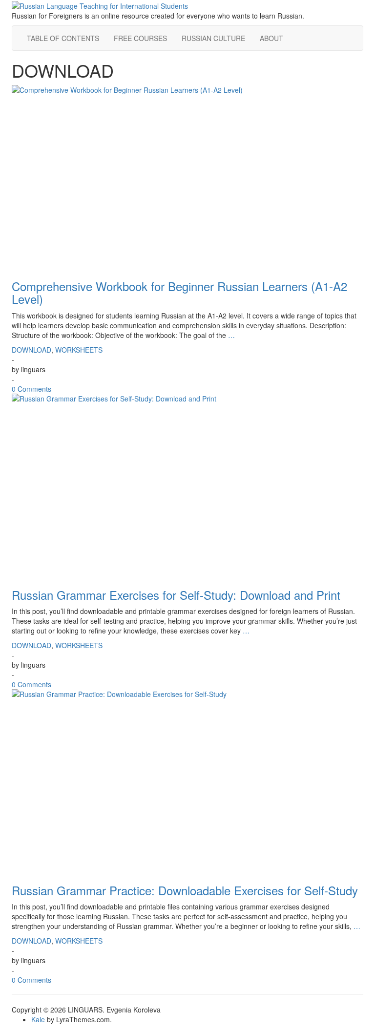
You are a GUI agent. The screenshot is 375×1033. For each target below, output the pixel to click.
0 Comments (31, 389)
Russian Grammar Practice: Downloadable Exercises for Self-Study (185, 890)
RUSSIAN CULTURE (213, 38)
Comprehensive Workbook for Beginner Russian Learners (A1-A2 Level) (179, 292)
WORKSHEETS (79, 350)
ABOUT (271, 38)
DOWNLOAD (31, 350)
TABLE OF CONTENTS (63, 38)
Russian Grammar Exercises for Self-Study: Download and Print (176, 594)
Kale (38, 1019)
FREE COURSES (140, 38)
